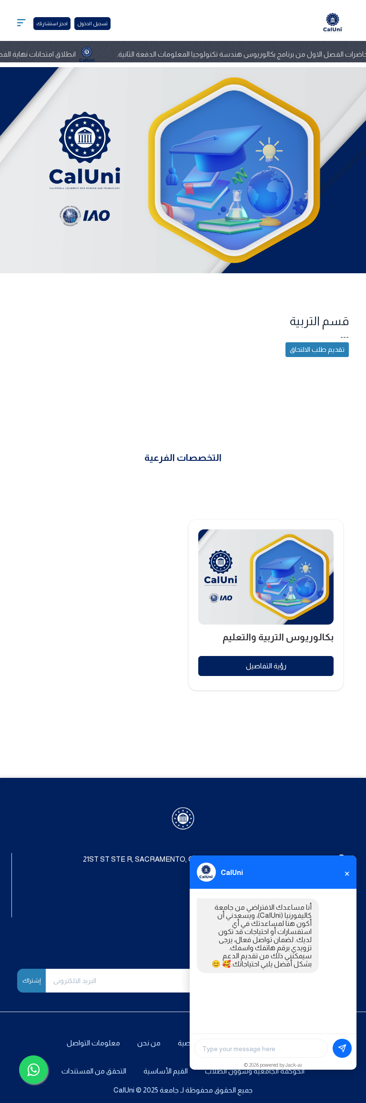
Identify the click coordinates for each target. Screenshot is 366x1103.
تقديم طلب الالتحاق (317, 349)
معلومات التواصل (93, 1043)
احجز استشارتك (52, 23)
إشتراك (31, 980)
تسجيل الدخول (92, 23)
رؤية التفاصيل (266, 666)
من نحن (149, 1043)
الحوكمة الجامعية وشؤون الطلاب (255, 1071)
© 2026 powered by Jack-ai (273, 1065)
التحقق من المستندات (93, 1071)
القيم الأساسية (165, 1071)
